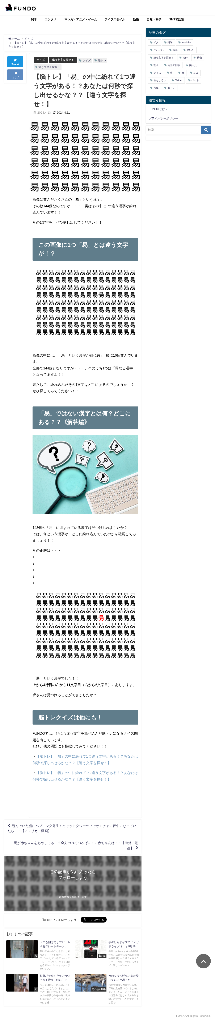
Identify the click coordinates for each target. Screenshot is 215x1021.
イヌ (156, 42)
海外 (185, 57)
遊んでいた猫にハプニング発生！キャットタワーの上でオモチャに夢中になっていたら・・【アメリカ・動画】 (72, 828)
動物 (136, 19)
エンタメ (50, 19)
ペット (195, 80)
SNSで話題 (176, 19)
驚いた (190, 50)
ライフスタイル (115, 19)
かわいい (158, 50)
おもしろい (159, 80)
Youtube (186, 42)
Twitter (178, 80)
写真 (175, 50)
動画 (156, 65)
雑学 (34, 19)
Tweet (15, 64)
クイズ (41, 59)
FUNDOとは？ (158, 109)
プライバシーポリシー (163, 118)
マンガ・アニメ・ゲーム (80, 19)
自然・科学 (154, 19)
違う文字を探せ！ (63, 59)
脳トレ (102, 60)
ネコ (195, 73)
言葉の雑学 (174, 65)
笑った (193, 65)
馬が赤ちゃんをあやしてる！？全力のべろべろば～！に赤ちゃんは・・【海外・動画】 (76, 845)
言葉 (156, 88)
